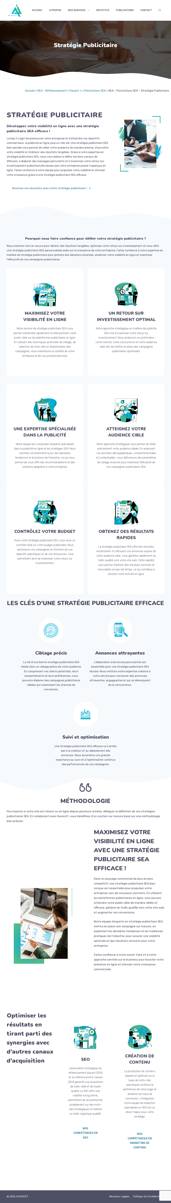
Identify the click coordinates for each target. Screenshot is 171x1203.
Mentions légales (119, 1196)
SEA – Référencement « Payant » (59, 90)
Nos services (77, 10)
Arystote (102, 10)
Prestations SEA (95, 90)
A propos (55, 10)
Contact (146, 10)
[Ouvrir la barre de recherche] (159, 10)
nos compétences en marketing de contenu (140, 1140)
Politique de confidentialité (148, 1196)
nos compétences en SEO (85, 1133)
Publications (125, 10)
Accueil (37, 10)
